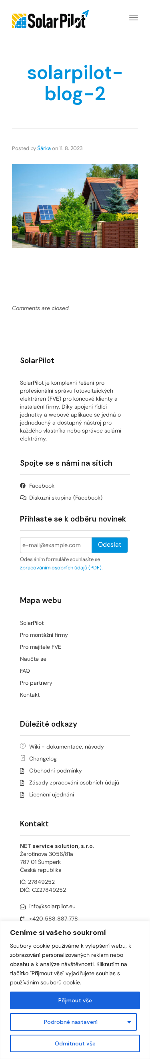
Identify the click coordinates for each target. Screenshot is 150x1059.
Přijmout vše (75, 1000)
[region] (75, 990)
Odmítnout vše (75, 1043)
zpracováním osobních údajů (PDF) (61, 567)
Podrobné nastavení (71, 1021)
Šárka (44, 148)
